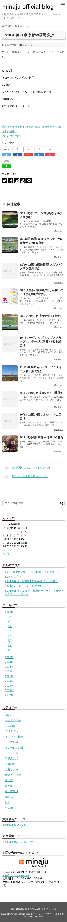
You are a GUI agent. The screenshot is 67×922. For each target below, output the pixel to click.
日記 (7, 802)
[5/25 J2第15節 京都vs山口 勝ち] (10, 322)
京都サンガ (28, 45)
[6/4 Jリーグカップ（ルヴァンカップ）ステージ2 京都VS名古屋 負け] (10, 344)
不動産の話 (11, 758)
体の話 (9, 780)
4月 (10, 635)
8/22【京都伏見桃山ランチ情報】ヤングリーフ (32, 572)
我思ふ (9, 797)
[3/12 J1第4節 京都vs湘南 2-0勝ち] (10, 443)
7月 (10, 621)
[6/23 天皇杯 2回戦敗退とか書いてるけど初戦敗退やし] (10, 296)
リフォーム (11, 753)
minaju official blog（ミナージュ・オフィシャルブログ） (39, 914)
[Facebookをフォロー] (10, 180)
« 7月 (6, 553)
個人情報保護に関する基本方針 (25, 909)
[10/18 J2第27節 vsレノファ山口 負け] (10, 421)
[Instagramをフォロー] (16, 180)
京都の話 (10, 764)
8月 (10, 617)
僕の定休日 (11, 791)
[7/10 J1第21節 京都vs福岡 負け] (39, 154)
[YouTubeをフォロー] (23, 180)
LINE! (7, 160)
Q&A (8, 714)
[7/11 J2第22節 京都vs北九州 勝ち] (10, 399)
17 (4, 542)
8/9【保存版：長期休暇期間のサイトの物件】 (31, 581)
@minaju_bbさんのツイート (18, 841)
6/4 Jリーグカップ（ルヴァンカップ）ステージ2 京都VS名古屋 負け (40, 341)
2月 (10, 645)
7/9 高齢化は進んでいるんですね (31, 467)
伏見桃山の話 (13, 774)
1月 (10, 650)
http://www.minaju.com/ (15, 875)
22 (22, 542)
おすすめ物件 (13, 720)
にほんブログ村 (11, 136)
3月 (10, 640)
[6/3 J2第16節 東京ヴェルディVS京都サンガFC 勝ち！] (10, 245)
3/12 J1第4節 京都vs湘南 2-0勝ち (41, 437)
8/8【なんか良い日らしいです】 (23, 586)
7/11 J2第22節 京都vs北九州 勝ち (42, 392)
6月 (10, 626)
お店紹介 (10, 725)
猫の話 (9, 807)
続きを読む (58, 231)
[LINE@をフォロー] (29, 180)
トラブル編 (11, 742)
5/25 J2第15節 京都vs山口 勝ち (40, 316)
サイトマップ (50, 909)
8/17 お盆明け (13, 576)
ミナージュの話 (14, 747)
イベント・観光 (14, 736)
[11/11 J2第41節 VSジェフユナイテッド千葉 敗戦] (10, 373)
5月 (10, 631)
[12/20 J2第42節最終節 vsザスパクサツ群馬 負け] (10, 271)
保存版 (9, 786)
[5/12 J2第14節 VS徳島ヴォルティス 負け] (10, 219)
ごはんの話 (11, 731)
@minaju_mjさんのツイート (18, 825)
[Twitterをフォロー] (4, 180)
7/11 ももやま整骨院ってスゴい (30, 476)
